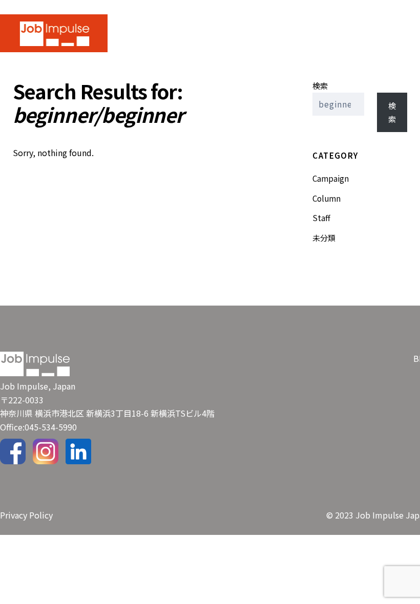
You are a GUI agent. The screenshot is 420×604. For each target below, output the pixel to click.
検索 (320, 85)
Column (326, 198)
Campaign (330, 178)
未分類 (323, 237)
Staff (321, 217)
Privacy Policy (26, 515)
